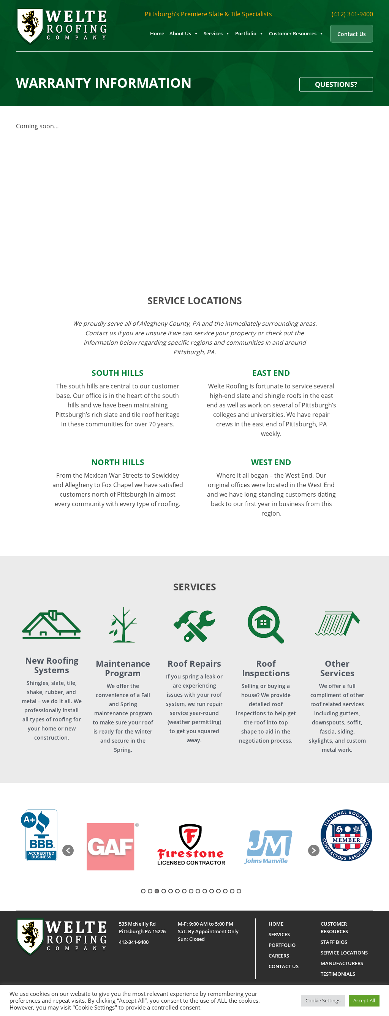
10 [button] (204, 891)
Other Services (337, 668)
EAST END (271, 373)
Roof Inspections (266, 668)
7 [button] (184, 891)
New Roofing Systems (51, 665)
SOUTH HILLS (118, 373)
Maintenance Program (123, 668)
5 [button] (170, 891)
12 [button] (218, 891)
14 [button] (232, 891)
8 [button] (191, 891)
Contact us (351, 34)
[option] (113, 847)
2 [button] (150, 891)
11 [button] (211, 891)
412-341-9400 (134, 942)
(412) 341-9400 (352, 14)
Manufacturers (342, 963)
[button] (68, 850)
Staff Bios (334, 942)
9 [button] (198, 891)
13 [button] (225, 891)
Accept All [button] (364, 1000)
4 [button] (163, 891)
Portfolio (245, 33)
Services (213, 33)
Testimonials (338, 973)
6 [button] (177, 891)
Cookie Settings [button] (322, 1000)
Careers (279, 955)
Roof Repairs (194, 663)
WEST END (271, 462)
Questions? (336, 84)
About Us (180, 33)
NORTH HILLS (117, 462)
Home (157, 33)
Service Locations (344, 952)
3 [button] (157, 891)
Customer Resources (292, 33)
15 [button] (239, 891)
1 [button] (143, 891)
